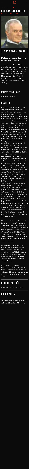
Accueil (3, 7)
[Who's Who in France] (14, 2)
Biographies (13, 7)
